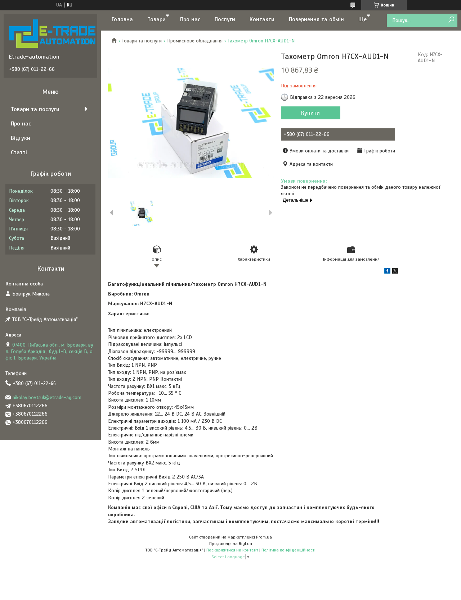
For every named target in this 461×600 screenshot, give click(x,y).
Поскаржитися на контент (232, 550)
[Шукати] (451, 20)
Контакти (262, 19)
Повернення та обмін (316, 19)
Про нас (190, 19)
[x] (395, 272)
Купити (310, 112)
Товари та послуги (142, 41)
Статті (19, 152)
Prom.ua (264, 537)
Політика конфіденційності (288, 550)
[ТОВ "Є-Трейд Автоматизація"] (52, 33)
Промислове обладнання (195, 41)
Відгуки (20, 138)
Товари (156, 19)
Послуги (225, 19)
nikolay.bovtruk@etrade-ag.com (47, 397)
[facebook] (387, 272)
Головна (122, 19)
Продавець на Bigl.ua (230, 543)
